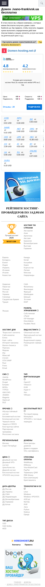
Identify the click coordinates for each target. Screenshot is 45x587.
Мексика (27, 273)
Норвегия (6, 284)
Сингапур (6, 297)
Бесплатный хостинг (10, 473)
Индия (5, 265)
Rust (4, 363)
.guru (7, 160)
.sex (32, 137)
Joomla (5, 377)
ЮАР (26, 302)
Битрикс (5, 385)
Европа (5, 257)
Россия (5, 292)
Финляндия (28, 289)
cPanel (26, 316)
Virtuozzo (27, 385)
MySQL (27, 502)
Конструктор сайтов (10, 427)
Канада (27, 257)
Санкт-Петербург (9, 446)
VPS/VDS (28, 338)
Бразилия (28, 241)
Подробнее (34, 107)
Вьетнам (27, 246)
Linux (26, 492)
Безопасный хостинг (10, 419)
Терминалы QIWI (31, 473)
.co (5, 144)
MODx (5, 387)
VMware (27, 395)
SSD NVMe (7, 526)
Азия (26, 233)
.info (19, 118)
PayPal (26, 470)
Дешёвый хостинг (9, 460)
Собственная (29, 313)
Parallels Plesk (29, 324)
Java (26, 507)
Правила (28, 545)
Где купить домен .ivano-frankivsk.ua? (19, 42)
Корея (26, 265)
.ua (5, 152)
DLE (4, 402)
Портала (5, 348)
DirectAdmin (28, 321)
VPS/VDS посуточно (10, 475)
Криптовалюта (30, 480)
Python (26, 509)
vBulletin (5, 395)
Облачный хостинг (31, 333)
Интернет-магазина (10, 343)
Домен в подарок (31, 448)
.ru (18, 152)
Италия (5, 273)
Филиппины (28, 287)
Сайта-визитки (8, 335)
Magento (5, 397)
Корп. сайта (7, 340)
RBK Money (28, 475)
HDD (4, 529)
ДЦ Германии (7, 502)
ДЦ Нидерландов (9, 497)
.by (31, 144)
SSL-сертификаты (31, 451)
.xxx (6, 137)
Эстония (27, 299)
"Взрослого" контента (11, 333)
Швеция (27, 297)
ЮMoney (27, 465)
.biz (31, 119)
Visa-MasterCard (30, 467)
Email (4, 368)
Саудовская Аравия (10, 299)
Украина (5, 294)
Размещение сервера (32, 343)
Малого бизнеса (9, 345)
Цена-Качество (8, 467)
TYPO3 (5, 390)
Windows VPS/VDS (31, 497)
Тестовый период (31, 414)
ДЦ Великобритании (10, 499)
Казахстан (6, 275)
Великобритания (30, 243)
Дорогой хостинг (9, 470)
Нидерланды (29, 275)
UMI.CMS (6, 392)
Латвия (27, 270)
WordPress (6, 380)
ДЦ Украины (7, 492)
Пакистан (6, 287)
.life (19, 137)
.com (6, 118)
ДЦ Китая (6, 504)
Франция (27, 292)
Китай (26, 260)
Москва (5, 443)
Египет (5, 263)
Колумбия (28, 263)
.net (19, 129)
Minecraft (6, 355)
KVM (26, 387)
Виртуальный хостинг (33, 335)
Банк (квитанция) (31, 478)
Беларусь (6, 260)
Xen (25, 392)
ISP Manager (29, 319)
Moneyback (28, 416)
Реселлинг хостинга (10, 434)
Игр (3, 353)
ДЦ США (6, 494)
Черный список (8, 422)
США (26, 284)
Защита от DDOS (9, 424)
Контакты (16, 545)
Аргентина (28, 236)
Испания (5, 270)
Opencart (6, 400)
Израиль (5, 268)
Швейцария (28, 294)
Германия (28, 248)
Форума (5, 350)
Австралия (28, 231)
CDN (26, 345)
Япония (5, 311)
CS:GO (5, 358)
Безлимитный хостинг (11, 416)
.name (7, 127)
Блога (4, 338)
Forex (4, 366)
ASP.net (27, 499)
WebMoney (28, 462)
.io (18, 144)
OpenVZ (27, 382)
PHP (25, 504)
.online (33, 151)
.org (32, 129)
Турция (5, 302)
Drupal (5, 382)
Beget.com (11, 241)
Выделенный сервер (32, 340)
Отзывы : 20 (9, 107)
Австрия (27, 238)
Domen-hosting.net (21, 50)
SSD (4, 523)
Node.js (27, 512)
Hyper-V (27, 390)
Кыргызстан (29, 268)
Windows (27, 494)
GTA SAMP (7, 360)
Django (26, 514)
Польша (5, 289)
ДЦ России (6, 489)
